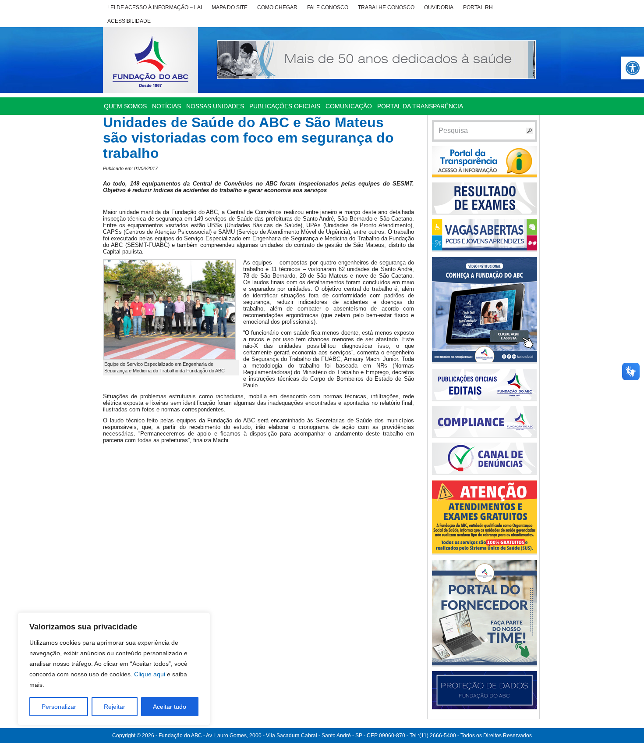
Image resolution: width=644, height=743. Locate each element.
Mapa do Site (230, 7)
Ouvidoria (438, 7)
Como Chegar (277, 7)
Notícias (166, 106)
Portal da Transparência (420, 106)
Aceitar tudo (169, 706)
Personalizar (59, 706)
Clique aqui (149, 674)
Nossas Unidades (215, 106)
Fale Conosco (327, 7)
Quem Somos (125, 106)
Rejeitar (114, 706)
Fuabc (150, 60)
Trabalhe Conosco (386, 7)
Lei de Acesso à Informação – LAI (154, 7)
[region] (114, 668)
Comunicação (349, 106)
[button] (632, 68)
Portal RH (478, 7)
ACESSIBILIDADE (129, 21)
